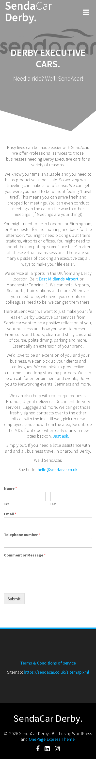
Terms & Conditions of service (48, 663)
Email (10, 513)
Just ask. (61, 436)
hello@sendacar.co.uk (58, 469)
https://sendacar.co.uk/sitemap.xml (56, 672)
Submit (14, 599)
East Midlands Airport (59, 279)
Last (53, 504)
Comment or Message (25, 555)
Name (10, 488)
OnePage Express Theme (52, 739)
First (6, 504)
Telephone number (22, 534)
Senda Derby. (28, 11)
